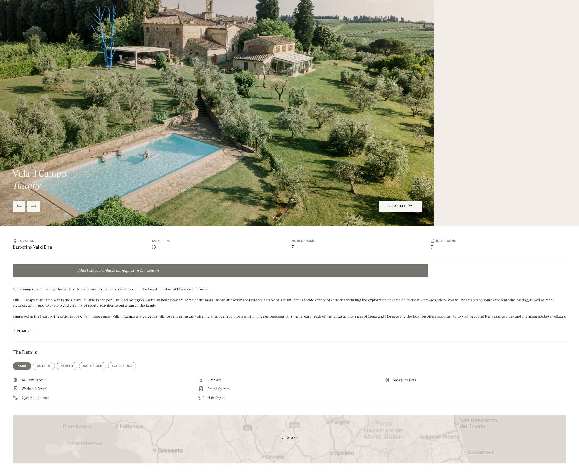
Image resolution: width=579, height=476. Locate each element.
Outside (44, 366)
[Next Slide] (33, 206)
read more (22, 331)
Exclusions (122, 366)
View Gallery (400, 206)
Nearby (67, 366)
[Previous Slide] (19, 206)
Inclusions (92, 366)
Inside (22, 366)
